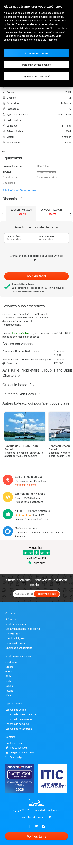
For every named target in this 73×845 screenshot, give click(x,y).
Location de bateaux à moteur (21, 714)
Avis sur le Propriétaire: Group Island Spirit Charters (37, 372)
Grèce (8, 671)
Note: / (32, 517)
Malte (8, 681)
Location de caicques (17, 724)
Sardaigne (11, 662)
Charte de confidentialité (18, 647)
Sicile (8, 676)
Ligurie (9, 685)
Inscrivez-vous (46, 593)
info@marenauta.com (22, 752)
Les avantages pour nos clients (22, 628)
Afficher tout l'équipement (19, 190)
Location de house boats (18, 728)
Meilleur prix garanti (25, 484)
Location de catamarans (18, 719)
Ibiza (8, 695)
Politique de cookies (16, 643)
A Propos (10, 619)
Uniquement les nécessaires (36, 76)
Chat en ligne (17, 757)
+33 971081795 (18, 747)
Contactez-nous (14, 743)
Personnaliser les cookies (36, 64)
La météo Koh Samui (20, 393)
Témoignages (12, 633)
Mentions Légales (15, 638)
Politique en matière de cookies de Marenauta (29, 35)
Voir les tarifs (36, 276)
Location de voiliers (16, 709)
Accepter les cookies (36, 53)
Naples (9, 690)
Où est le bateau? (17, 384)
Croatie (9, 666)
